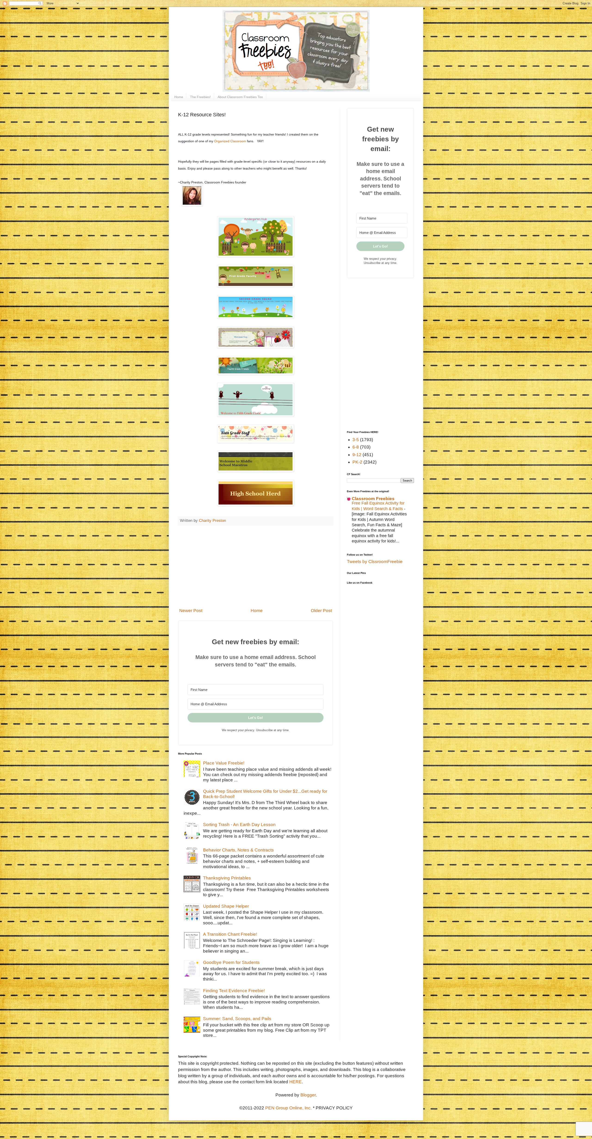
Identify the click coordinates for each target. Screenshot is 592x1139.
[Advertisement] (255, 566)
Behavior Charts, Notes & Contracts (238, 850)
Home (178, 97)
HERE (295, 1081)
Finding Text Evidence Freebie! (234, 990)
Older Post (321, 610)
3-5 (355, 439)
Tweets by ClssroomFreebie (375, 561)
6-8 (355, 447)
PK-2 (357, 462)
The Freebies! (200, 97)
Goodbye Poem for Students (231, 962)
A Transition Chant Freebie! (230, 934)
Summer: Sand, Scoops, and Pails (237, 1018)
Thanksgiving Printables (227, 878)
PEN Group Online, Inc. (288, 1107)
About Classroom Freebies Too (240, 97)
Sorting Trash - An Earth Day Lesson (239, 824)
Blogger (308, 1095)
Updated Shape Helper (226, 906)
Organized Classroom (230, 141)
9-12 (356, 454)
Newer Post (190, 610)
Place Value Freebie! (223, 763)
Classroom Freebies (373, 498)
